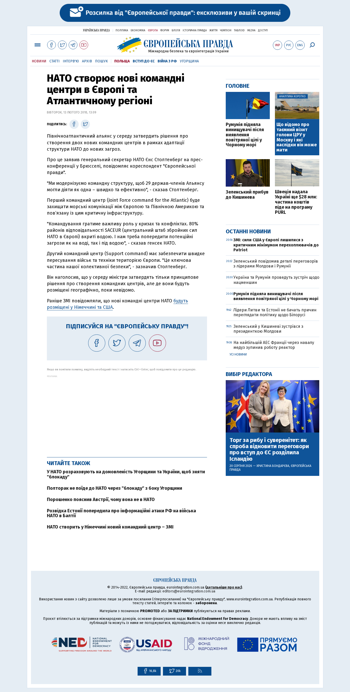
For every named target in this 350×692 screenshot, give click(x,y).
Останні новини (248, 231)
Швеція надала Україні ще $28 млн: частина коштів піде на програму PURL (296, 202)
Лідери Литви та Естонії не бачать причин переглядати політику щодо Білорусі (274, 312)
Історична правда (195, 30)
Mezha (251, 30)
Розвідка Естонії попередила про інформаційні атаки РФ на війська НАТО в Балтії (121, 513)
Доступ (263, 30)
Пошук (101, 61)
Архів (87, 61)
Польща (122, 61)
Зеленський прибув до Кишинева (247, 195)
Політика (122, 30)
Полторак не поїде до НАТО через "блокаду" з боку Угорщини (114, 488)
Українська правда (96, 30)
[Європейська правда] (175, 45)
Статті (54, 61)
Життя (213, 30)
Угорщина (189, 61)
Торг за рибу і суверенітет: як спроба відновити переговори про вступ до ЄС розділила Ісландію (269, 449)
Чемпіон (225, 30)
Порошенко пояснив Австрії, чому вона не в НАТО (101, 499)
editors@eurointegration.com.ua (188, 591)
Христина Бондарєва (272, 466)
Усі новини (238, 354)
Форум (164, 30)
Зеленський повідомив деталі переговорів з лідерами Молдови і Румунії (275, 263)
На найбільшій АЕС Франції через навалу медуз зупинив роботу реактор (273, 345)
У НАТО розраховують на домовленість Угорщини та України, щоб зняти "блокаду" (126, 474)
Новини (39, 61)
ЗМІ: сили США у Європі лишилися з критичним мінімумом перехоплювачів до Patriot (276, 244)
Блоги (176, 30)
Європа (153, 30)
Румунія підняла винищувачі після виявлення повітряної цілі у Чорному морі (245, 135)
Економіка (138, 30)
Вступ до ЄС (144, 61)
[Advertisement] (127, 413)
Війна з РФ (167, 61)
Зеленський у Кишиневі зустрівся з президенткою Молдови (268, 329)
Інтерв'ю (71, 61)
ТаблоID (239, 30)
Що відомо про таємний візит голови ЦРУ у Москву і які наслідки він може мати (296, 137)
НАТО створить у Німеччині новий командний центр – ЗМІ (110, 527)
